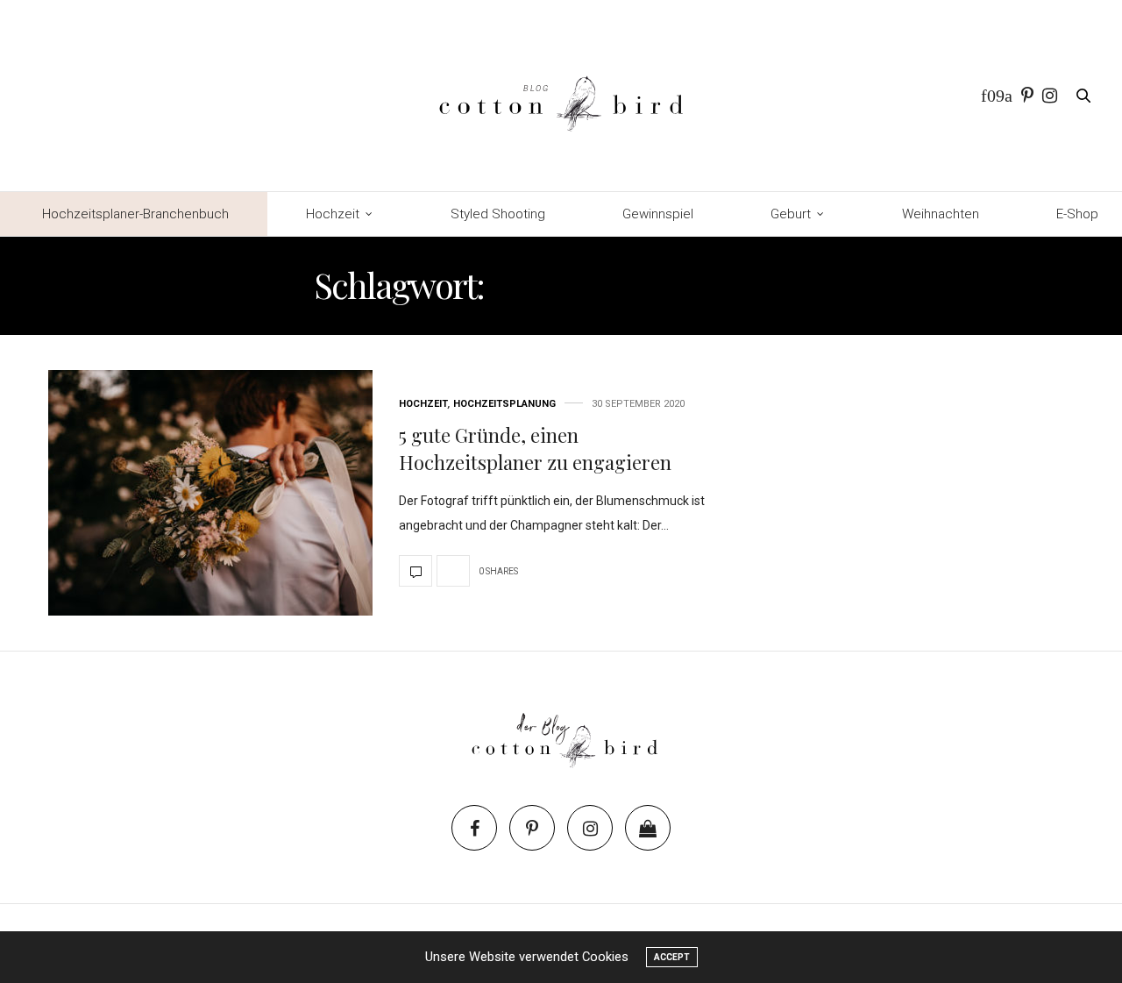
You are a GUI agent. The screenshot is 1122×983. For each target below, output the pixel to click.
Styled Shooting (498, 214)
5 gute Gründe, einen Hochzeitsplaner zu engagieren (535, 448)
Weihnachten (940, 214)
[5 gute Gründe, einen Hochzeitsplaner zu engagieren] (210, 493)
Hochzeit (332, 214)
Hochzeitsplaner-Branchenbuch (135, 214)
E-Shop (1077, 214)
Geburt (790, 214)
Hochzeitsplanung (504, 404)
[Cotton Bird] (561, 95)
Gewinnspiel (657, 214)
